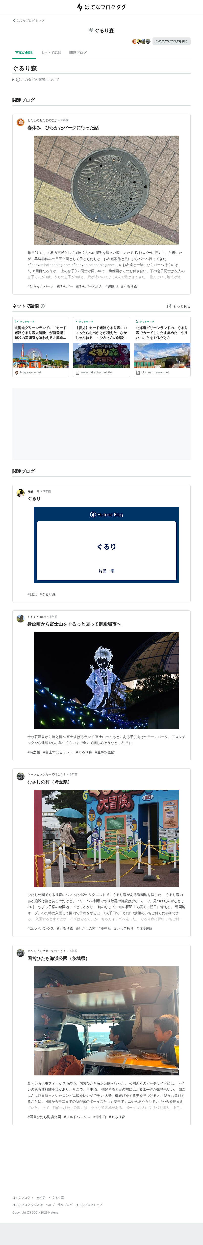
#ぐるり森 (129, 286)
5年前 (53, 617)
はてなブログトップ (89, 1205)
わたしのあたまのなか (42, 120)
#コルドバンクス (40, 928)
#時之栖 (33, 752)
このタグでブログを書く (171, 41)
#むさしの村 (86, 928)
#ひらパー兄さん (89, 286)
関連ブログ (78, 52)
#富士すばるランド (58, 752)
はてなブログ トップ (30, 20)
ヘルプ (50, 1205)
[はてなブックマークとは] (43, 305)
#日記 (32, 594)
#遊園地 (111, 286)
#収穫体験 (145, 928)
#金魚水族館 (105, 752)
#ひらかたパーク (40, 286)
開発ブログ (65, 1205)
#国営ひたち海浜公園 (44, 1117)
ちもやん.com (36, 617)
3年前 (47, 491)
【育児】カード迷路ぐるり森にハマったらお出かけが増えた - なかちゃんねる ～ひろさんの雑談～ (101, 332)
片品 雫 (33, 491)
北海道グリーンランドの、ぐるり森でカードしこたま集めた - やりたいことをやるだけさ (162, 332)
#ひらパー (65, 286)
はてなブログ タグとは (27, 1205)
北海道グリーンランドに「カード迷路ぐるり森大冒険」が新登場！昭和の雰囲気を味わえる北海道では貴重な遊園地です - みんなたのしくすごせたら (41, 333)
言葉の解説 (24, 52)
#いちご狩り (124, 928)
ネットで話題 (51, 52)
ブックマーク (24, 321)
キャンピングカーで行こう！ (46, 774)
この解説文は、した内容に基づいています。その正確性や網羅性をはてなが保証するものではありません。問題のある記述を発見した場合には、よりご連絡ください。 (35, 80)
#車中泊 (105, 928)
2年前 (65, 120)
